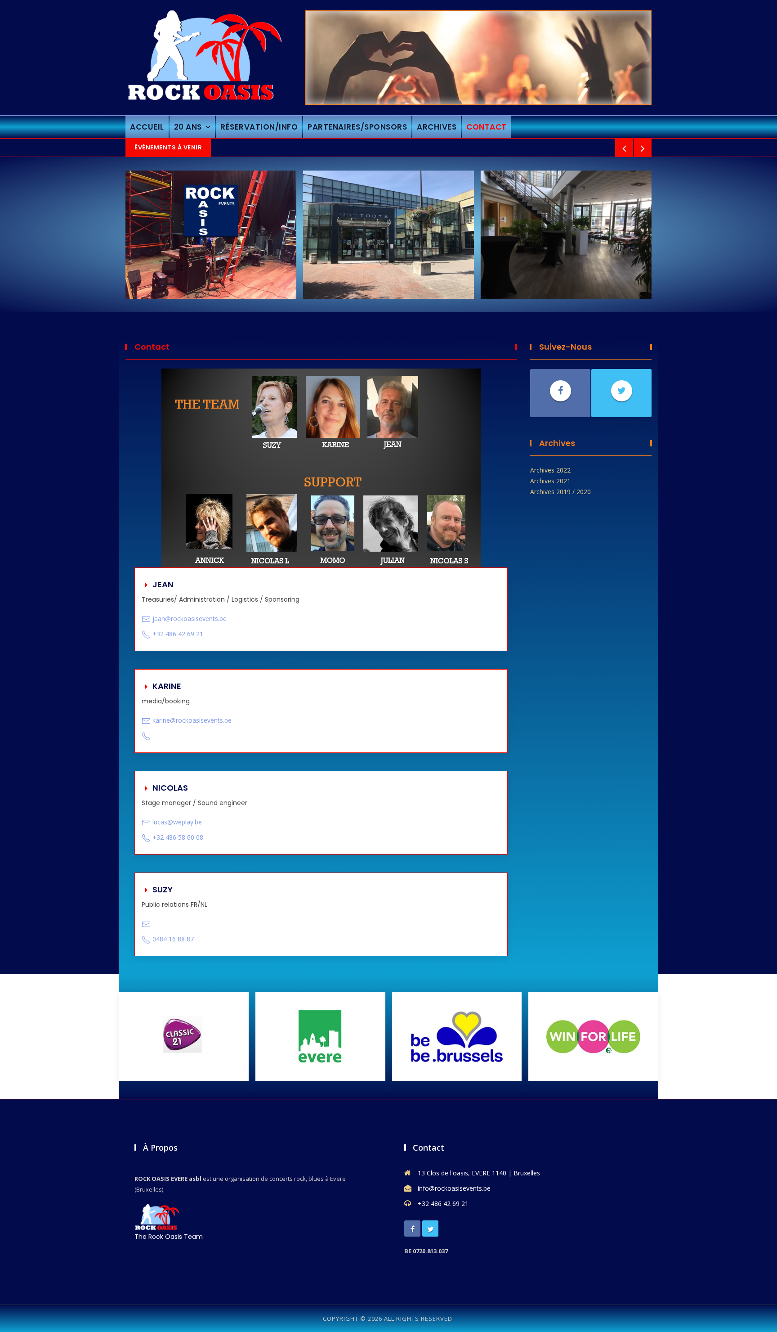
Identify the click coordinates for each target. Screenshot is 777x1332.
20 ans (188, 127)
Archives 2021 (550, 481)
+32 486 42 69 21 (177, 634)
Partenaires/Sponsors (357, 127)
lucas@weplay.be (177, 822)
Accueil (147, 127)
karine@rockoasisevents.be (192, 720)
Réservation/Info (259, 127)
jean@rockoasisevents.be (189, 618)
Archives (436, 127)
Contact (486, 127)
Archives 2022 (550, 470)
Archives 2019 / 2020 (560, 491)
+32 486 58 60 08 (177, 837)
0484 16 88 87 (173, 939)
